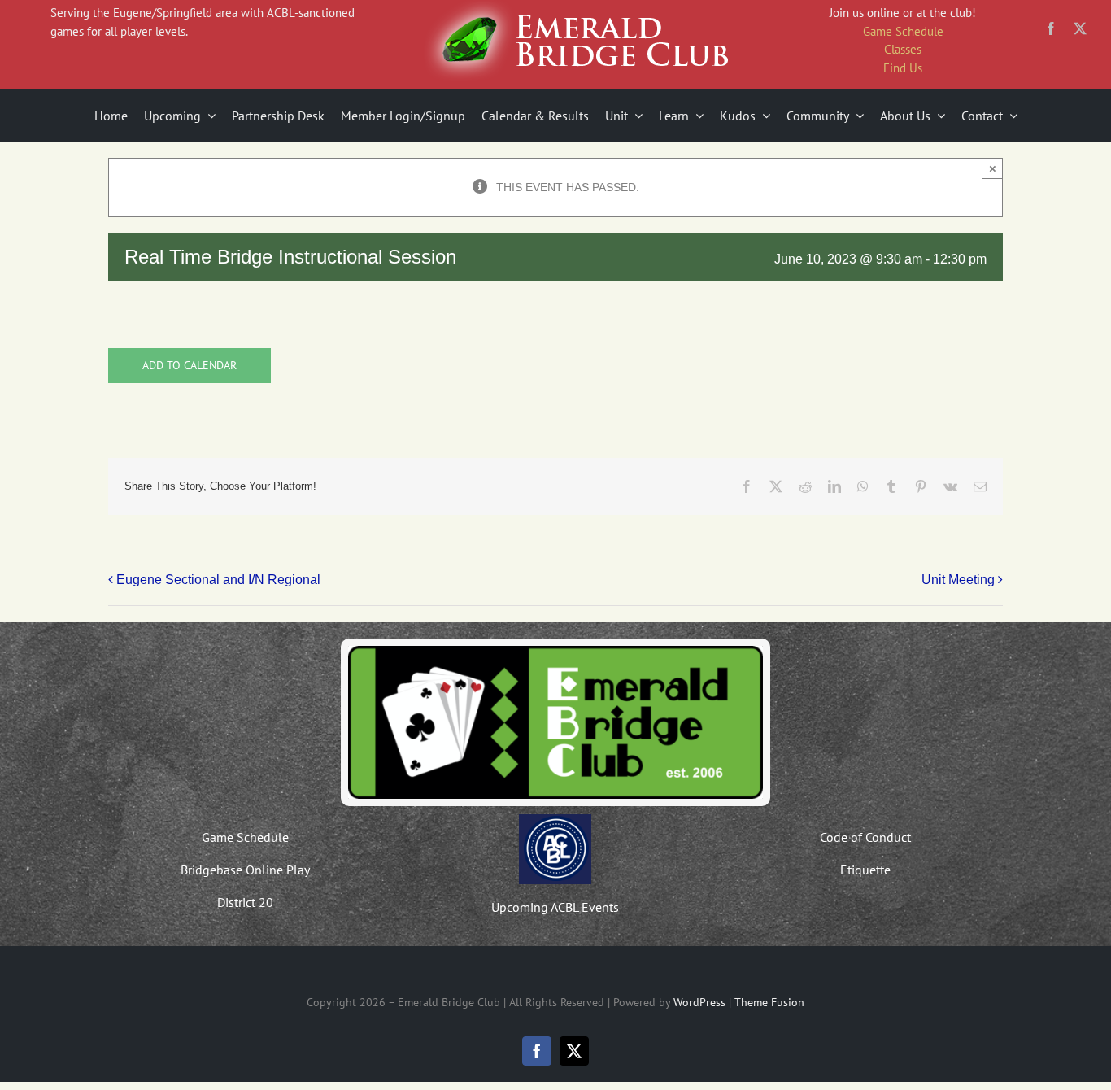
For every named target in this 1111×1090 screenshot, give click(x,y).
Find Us (902, 68)
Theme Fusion (769, 1002)
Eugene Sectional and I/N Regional (218, 579)
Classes (902, 49)
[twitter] (1080, 28)
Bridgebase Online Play (245, 869)
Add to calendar (189, 366)
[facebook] (1050, 28)
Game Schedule (903, 31)
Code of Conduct (865, 837)
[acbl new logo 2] (555, 819)
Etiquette (865, 869)
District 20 (245, 902)
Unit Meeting (958, 579)
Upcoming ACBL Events (555, 907)
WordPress (699, 1002)
